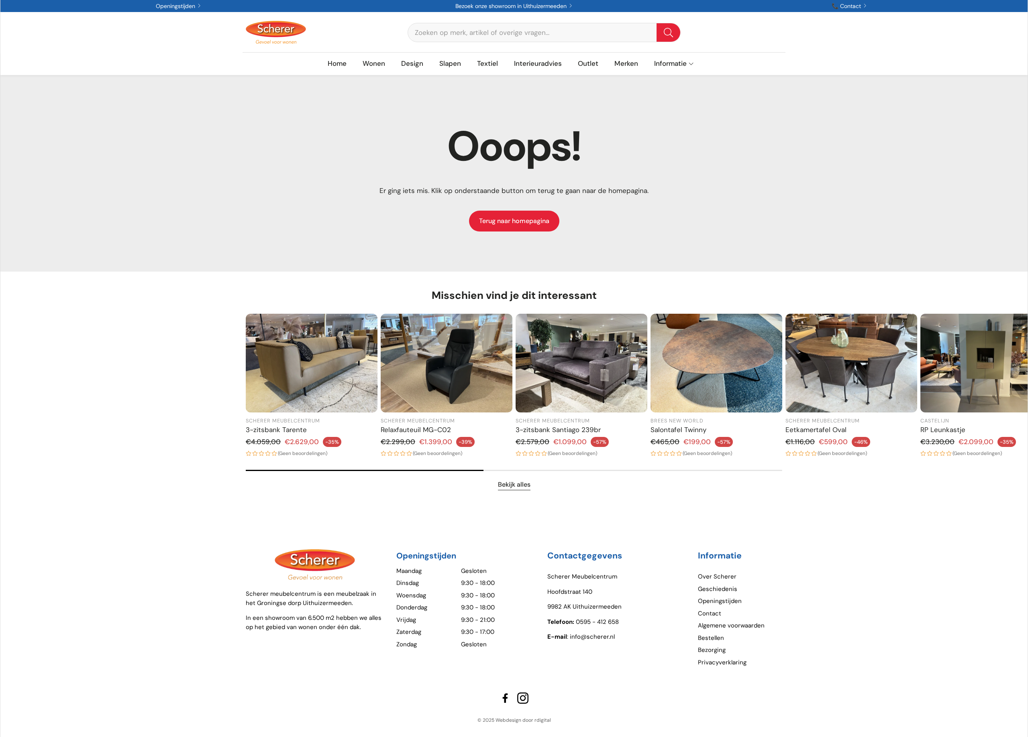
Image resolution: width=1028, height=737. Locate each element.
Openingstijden (176, 6)
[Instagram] (522, 698)
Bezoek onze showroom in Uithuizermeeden (511, 6)
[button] (544, 32)
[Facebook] (505, 698)
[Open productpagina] (311, 363)
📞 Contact (847, 6)
